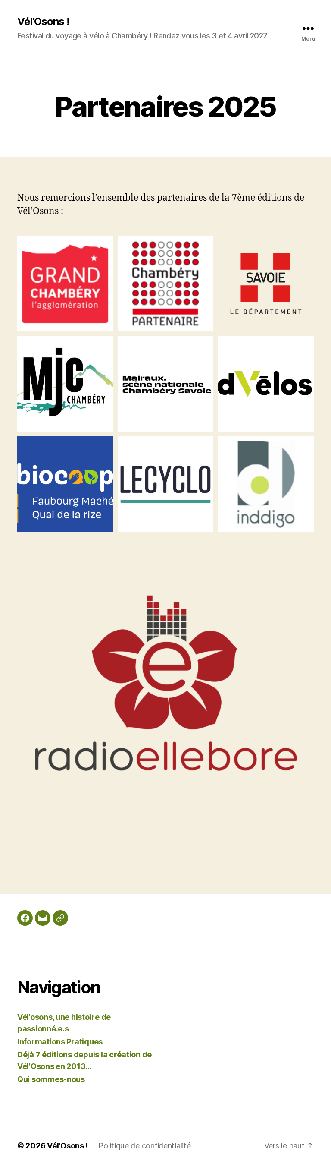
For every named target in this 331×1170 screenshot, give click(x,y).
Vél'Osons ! (43, 21)
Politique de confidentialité (144, 1145)
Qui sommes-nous (51, 1079)
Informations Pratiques (60, 1041)
